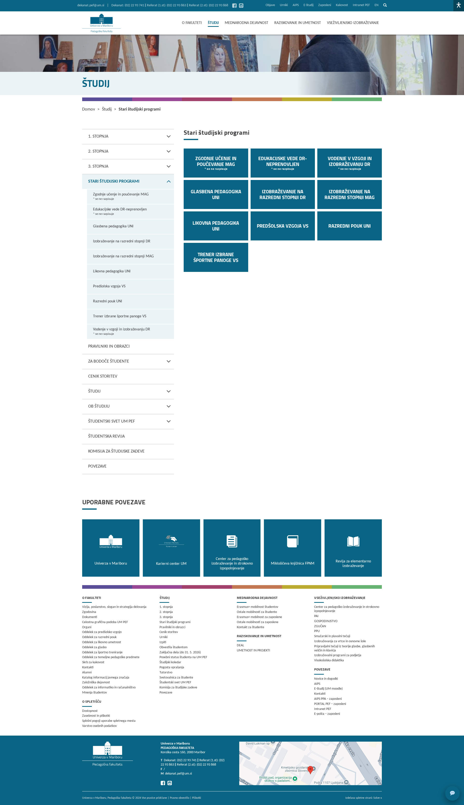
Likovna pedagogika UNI (111, 271)
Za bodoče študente (108, 361)
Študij (94, 391)
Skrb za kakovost (93, 662)
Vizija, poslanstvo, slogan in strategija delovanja (114, 607)
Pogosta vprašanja (172, 667)
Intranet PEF (361, 5)
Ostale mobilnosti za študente (257, 612)
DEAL (240, 645)
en (376, 5)
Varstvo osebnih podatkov (99, 726)
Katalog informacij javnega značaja (105, 677)
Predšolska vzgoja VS (109, 286)
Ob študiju (99, 406)
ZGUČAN (320, 626)
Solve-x (377, 798)
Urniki (284, 5)
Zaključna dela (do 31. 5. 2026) (180, 652)
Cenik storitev (102, 376)
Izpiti (163, 642)
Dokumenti (89, 617)
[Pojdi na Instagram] (241, 5)
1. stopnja (98, 136)
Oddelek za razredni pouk (99, 637)
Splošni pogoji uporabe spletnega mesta (109, 721)
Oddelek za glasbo (94, 647)
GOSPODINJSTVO (325, 621)
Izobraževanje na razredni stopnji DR (121, 241)
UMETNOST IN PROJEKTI (253, 650)
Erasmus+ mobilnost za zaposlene (259, 617)
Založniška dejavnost (96, 682)
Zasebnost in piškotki (96, 716)
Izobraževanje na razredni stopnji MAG (123, 256)
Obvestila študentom (174, 647)
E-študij (308, 5)
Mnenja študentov (94, 692)
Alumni (87, 672)
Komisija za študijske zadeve (116, 451)
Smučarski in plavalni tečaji (332, 636)
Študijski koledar (170, 662)
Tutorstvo (166, 672)
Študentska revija (106, 436)
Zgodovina (89, 612)
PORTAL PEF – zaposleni (330, 704)
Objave (270, 5)
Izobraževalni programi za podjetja (337, 655)
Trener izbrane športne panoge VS (119, 316)
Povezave (97, 466)
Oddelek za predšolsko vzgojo (102, 632)
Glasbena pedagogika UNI (113, 226)
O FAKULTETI (192, 23)
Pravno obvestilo (179, 798)
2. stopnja (98, 151)
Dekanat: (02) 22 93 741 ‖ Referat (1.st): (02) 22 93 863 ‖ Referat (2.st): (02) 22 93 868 (169, 5)
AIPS (296, 5)
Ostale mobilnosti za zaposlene (257, 622)
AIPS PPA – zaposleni (328, 699)
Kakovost (342, 5)
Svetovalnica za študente (176, 677)
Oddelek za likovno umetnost (101, 642)
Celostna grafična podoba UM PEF (105, 622)
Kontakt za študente (250, 627)
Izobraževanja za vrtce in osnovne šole (340, 641)
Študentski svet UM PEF (111, 421)
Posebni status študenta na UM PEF (183, 657)
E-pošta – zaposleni (327, 714)
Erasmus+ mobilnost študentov (257, 607)
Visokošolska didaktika (329, 660)
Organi (86, 627)
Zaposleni (324, 5)
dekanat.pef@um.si (90, 5)
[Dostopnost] (458, 5)
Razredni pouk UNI (107, 301)
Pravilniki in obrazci (109, 346)
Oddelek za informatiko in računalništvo (109, 687)
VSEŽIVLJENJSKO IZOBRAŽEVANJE (353, 23)
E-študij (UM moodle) (328, 689)
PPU (317, 631)
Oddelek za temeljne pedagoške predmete (110, 657)
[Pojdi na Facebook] (234, 5)
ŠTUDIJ (213, 23)
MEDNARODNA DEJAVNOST (246, 23)
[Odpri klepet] (452, 793)
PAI (316, 616)
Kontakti (88, 667)
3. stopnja (98, 166)
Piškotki (196, 798)
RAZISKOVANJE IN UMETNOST (297, 23)
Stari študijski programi (113, 181)
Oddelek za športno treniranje (102, 652)
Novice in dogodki (326, 679)
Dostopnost (90, 711)
